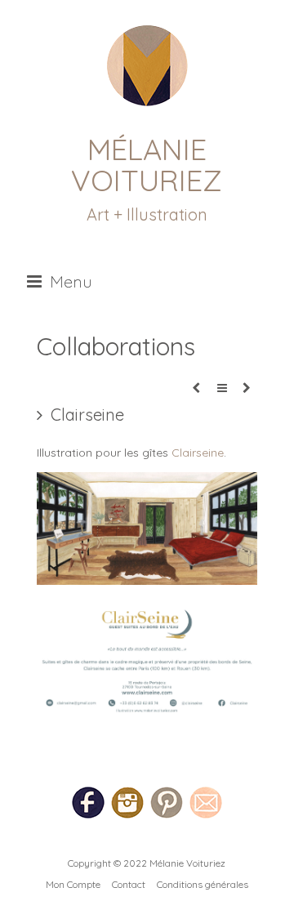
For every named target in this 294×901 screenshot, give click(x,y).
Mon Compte (73, 884)
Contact (128, 884)
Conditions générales (202, 884)
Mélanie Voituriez (146, 164)
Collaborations (116, 346)
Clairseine (198, 452)
